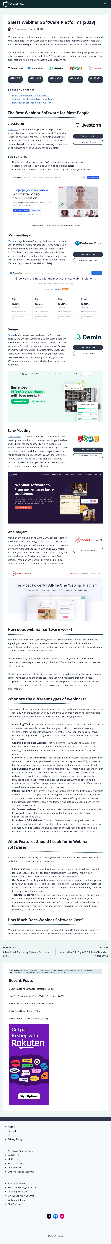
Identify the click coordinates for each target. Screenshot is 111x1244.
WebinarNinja (19, 235)
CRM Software (15, 1204)
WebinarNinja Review (88, 260)
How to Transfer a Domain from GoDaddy (31, 1003)
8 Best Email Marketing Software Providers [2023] (26, 951)
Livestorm (16, 123)
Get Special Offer (88, 136)
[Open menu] (105, 4)
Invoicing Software (17, 1191)
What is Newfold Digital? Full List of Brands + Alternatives (84, 951)
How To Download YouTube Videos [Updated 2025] (36, 996)
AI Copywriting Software (21, 1150)
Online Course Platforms (21, 1195)
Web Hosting (15, 1155)
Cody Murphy (20, 29)
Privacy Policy (15, 1139)
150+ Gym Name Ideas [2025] (25, 1011)
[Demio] (55, 68)
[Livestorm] (15, 68)
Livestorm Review (88, 142)
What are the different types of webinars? (34, 99)
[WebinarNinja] (35, 68)
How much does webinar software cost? (33, 102)
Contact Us (13, 1130)
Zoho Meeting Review (88, 455)
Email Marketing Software (22, 1187)
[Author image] (9, 29)
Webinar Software (17, 1200)
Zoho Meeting (19, 430)
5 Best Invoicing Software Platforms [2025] (31, 988)
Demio (13, 329)
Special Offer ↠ (15, 79)
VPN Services (14, 1167)
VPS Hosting (14, 1159)
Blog (10, 1135)
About (11, 1126)
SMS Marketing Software (21, 1171)
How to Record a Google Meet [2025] (28, 1018)
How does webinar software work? (30, 95)
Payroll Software (16, 1183)
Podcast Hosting (16, 1163)
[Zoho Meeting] (75, 68)
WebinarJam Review (88, 550)
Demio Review (88, 353)
